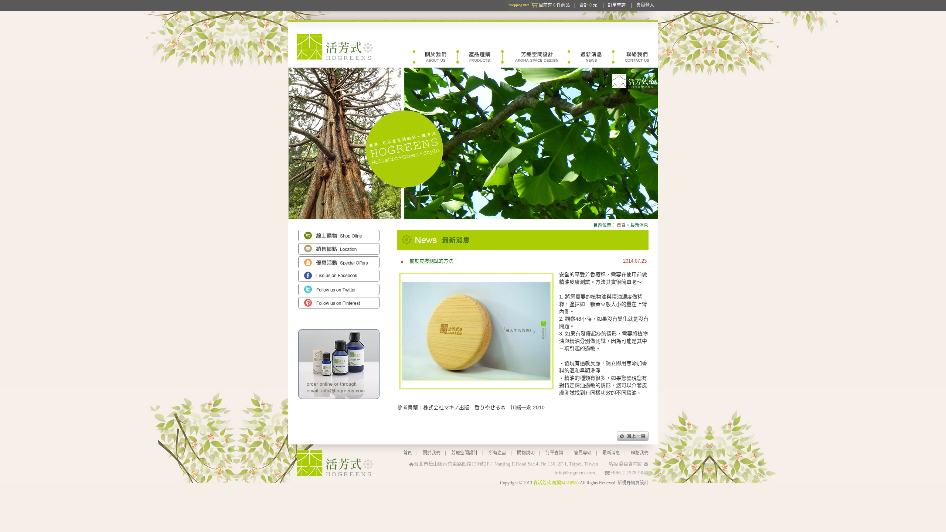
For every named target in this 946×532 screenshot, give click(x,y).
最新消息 (611, 453)
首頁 (621, 225)
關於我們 (431, 453)
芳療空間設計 (464, 453)
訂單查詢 (617, 5)
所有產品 (497, 453)
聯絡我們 (640, 453)
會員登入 (645, 5)
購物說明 (526, 453)
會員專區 (583, 453)
